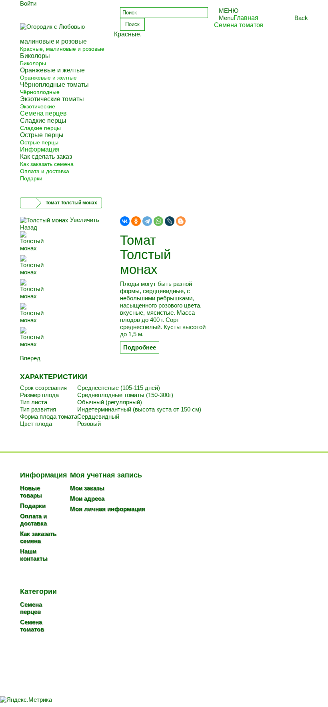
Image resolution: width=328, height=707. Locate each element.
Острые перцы (39, 142)
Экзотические (37, 106)
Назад (28, 227)
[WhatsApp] (158, 221)
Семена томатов (32, 626)
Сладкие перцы (40, 128)
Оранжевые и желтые (48, 77)
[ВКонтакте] (125, 221)
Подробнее (139, 347)
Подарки (31, 178)
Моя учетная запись (106, 475)
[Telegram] (147, 221)
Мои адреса (87, 498)
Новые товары (31, 492)
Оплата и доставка (44, 171)
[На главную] (28, 203)
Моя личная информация (107, 508)
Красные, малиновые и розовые (62, 49)
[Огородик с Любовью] (64, 29)
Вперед (30, 358)
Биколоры (33, 63)
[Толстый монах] (64, 243)
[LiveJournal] (169, 221)
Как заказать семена (47, 164)
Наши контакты (34, 555)
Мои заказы (87, 488)
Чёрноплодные (40, 92)
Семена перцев (31, 608)
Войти (28, 3)
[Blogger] (181, 221)
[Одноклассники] (136, 221)
